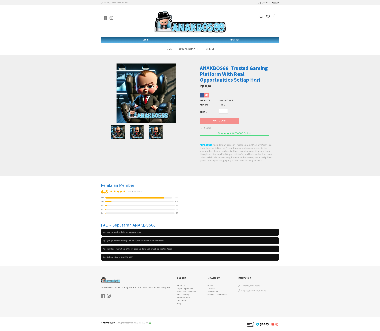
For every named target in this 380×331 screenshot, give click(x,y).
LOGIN (145, 39)
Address (211, 288)
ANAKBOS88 (206, 144)
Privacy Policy (183, 294)
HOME (168, 49)
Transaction (213, 291)
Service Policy (183, 297)
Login (260, 3)
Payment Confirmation (217, 294)
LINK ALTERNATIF (189, 49)
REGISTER (234, 39)
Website (205, 100)
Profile (210, 285)
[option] (146, 93)
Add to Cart (219, 120)
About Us (181, 285)
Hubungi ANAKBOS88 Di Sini (235, 133)
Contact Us (182, 300)
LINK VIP (210, 49)
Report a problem (185, 288)
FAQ (179, 303)
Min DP (204, 104)
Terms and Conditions (186, 291)
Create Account (272, 3)
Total (203, 112)
